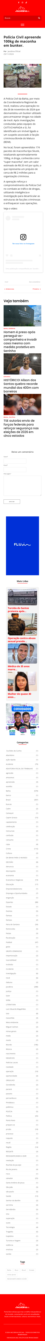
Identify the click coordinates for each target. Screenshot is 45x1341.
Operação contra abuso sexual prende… (22, 640)
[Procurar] (39, 18)
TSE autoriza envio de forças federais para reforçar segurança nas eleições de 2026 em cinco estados (21, 428)
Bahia (6, 328)
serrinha (11, 328)
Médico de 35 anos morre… (19, 668)
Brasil (6, 417)
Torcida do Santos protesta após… (18, 610)
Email (6, 465)
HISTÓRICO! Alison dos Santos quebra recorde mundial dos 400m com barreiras (21, 385)
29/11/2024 (9, 54)
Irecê (6, 282)
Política (12, 417)
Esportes (7, 377)
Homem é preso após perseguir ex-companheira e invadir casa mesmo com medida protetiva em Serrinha (20, 341)
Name (6, 456)
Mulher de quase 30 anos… (19, 695)
